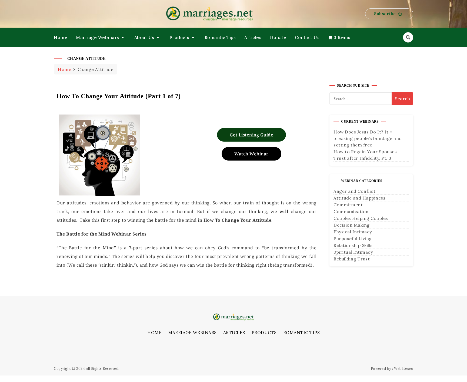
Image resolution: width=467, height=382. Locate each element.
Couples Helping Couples (360, 218)
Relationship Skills (353, 245)
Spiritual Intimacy (353, 252)
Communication (351, 211)
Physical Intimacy (352, 231)
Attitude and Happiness (359, 198)
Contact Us (307, 37)
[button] (389, 13)
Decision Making (351, 225)
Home (60, 37)
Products (179, 37)
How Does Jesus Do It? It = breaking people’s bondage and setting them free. (367, 138)
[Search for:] (371, 98)
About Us (144, 37)
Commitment (348, 204)
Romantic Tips (220, 37)
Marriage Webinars (97, 37)
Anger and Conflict (354, 191)
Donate (278, 37)
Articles (252, 37)
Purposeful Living (352, 238)
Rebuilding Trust (351, 259)
